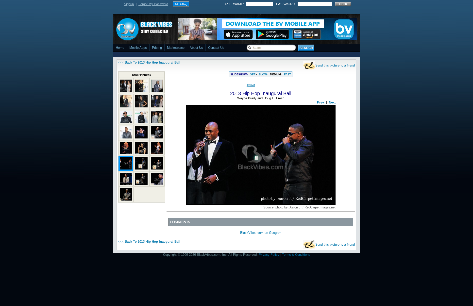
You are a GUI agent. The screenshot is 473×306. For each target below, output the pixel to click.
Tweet (251, 85)
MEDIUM (275, 74)
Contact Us (216, 48)
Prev (320, 102)
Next (332, 102)
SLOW (263, 74)
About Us (196, 48)
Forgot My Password (153, 4)
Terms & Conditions (296, 254)
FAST (287, 74)
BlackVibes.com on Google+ (260, 233)
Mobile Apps (138, 48)
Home (120, 48)
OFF (252, 74)
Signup (129, 4)
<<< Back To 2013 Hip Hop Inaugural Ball (149, 62)
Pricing (157, 48)
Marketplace (176, 48)
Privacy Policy (269, 254)
